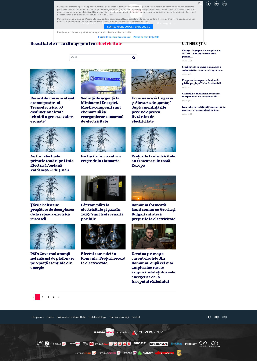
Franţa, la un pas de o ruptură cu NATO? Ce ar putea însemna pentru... (201, 54)
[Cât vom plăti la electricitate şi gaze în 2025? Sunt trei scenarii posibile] (103, 188)
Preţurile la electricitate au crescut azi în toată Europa (153, 161)
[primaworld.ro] (130, 353)
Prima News (104, 332)
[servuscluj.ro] (164, 353)
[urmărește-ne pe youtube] (216, 317)
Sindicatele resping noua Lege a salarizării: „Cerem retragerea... (202, 68)
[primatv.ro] (39, 343)
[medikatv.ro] (191, 344)
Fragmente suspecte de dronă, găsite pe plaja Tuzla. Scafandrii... (202, 82)
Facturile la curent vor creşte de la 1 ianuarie (101, 159)
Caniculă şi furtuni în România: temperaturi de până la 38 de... (201, 95)
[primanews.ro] (74, 344)
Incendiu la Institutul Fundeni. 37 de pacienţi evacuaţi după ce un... (204, 108)
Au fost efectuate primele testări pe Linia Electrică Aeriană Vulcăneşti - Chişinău (51, 163)
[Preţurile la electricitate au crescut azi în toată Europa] (153, 139)
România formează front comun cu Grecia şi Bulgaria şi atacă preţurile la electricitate (153, 212)
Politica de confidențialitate (71, 317)
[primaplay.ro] (88, 344)
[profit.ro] (139, 344)
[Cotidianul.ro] (158, 344)
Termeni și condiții (119, 317)
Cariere (50, 317)
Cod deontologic (97, 317)
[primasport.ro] (113, 344)
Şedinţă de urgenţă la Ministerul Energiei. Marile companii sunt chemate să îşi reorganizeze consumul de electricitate (102, 110)
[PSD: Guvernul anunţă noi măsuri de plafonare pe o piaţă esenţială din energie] (52, 236)
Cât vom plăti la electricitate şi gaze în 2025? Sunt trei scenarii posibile (102, 212)
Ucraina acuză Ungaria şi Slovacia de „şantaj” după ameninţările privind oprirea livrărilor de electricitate (152, 110)
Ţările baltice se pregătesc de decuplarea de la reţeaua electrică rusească (52, 212)
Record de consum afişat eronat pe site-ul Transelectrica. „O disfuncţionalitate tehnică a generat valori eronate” (52, 110)
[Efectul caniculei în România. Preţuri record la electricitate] (103, 236)
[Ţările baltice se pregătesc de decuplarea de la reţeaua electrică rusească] (52, 188)
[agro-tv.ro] (145, 353)
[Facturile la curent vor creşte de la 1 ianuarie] (103, 139)
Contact (136, 317)
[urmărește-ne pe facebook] (208, 317)
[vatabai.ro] (179, 352)
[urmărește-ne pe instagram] (224, 317)
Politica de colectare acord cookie (114, 37)
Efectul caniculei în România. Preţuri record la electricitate (103, 258)
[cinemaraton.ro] (203, 344)
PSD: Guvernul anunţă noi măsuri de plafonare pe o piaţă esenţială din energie (52, 261)
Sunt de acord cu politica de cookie (128, 27)
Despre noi (38, 317)
